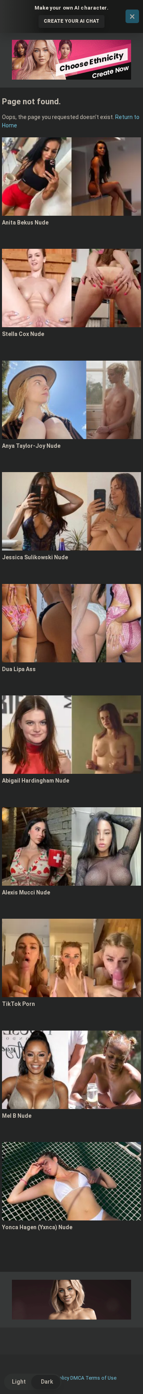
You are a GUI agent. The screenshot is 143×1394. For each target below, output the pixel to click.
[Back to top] (128, 1378)
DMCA (77, 1378)
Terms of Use (100, 1378)
